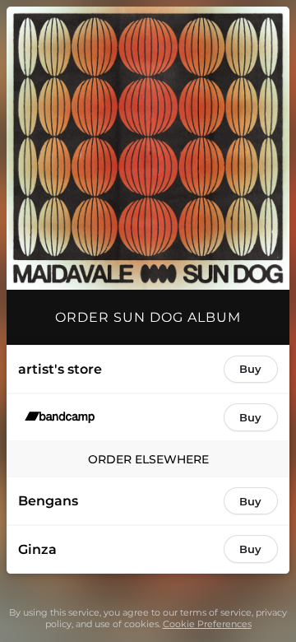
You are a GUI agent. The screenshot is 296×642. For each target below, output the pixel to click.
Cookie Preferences (207, 624)
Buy (250, 368)
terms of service (216, 612)
